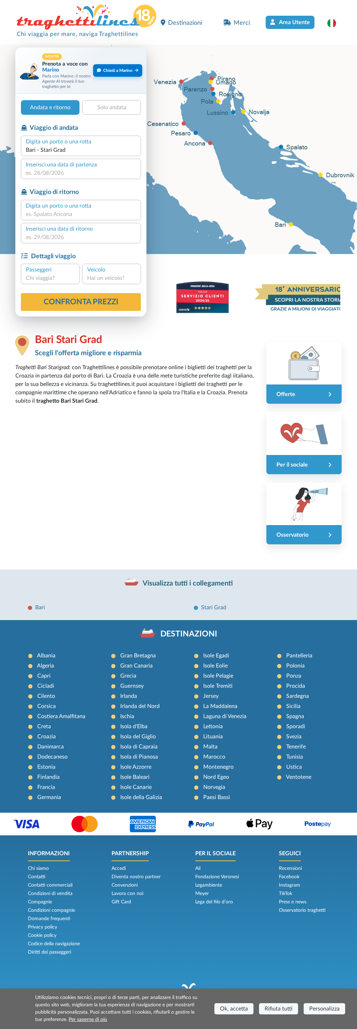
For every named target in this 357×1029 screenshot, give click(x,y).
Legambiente (208, 885)
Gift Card (121, 902)
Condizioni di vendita (50, 893)
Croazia (46, 736)
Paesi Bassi (216, 797)
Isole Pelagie (218, 676)
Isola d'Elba (133, 726)
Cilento (46, 696)
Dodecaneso (52, 757)
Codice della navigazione (54, 943)
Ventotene (298, 777)
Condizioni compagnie (51, 910)
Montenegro (218, 767)
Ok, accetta (234, 1009)
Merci (242, 23)
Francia (46, 787)
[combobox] (81, 150)
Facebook (289, 876)
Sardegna (297, 696)
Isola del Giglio (138, 736)
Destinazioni (185, 23)
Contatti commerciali (50, 885)
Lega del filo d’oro (214, 902)
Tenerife (296, 747)
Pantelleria (299, 655)
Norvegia (214, 787)
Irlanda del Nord (140, 706)
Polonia (295, 666)
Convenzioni (125, 885)
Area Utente (294, 22)
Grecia (128, 676)
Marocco (214, 757)
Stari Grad (213, 607)
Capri (44, 676)
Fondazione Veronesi (217, 876)
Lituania (213, 736)
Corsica (46, 706)
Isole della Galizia (141, 797)
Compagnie (40, 902)
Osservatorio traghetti (302, 910)
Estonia (46, 767)
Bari (40, 607)
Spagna (295, 716)
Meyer (202, 893)
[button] (335, 23)
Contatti (36, 876)
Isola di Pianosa (139, 757)
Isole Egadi (216, 655)
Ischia (127, 716)
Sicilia (293, 706)
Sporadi (295, 726)
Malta (210, 747)
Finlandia (48, 777)
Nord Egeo (216, 777)
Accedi (119, 868)
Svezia (294, 736)
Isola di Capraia (139, 747)
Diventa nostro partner (136, 876)
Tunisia (294, 757)
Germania (49, 797)
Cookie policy (42, 935)
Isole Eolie (215, 666)
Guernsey (132, 686)
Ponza (293, 676)
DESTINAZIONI (188, 634)
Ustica (294, 767)
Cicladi (45, 686)
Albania (46, 655)
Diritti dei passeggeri (49, 952)
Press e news (292, 902)
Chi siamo (38, 868)
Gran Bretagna (138, 655)
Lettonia (213, 726)
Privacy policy (42, 927)
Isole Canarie (136, 787)
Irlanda (128, 696)
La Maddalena (220, 706)
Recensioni (290, 868)
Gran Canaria (136, 666)
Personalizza (324, 1009)
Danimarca (50, 747)
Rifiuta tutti (279, 1009)
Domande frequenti (49, 918)
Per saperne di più (88, 1019)
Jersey (211, 696)
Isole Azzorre (135, 767)
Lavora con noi (127, 893)
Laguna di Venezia (224, 716)
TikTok (285, 893)
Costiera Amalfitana (61, 716)
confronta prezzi (81, 302)
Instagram (289, 885)
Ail (197, 868)
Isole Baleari (135, 777)
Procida (295, 686)
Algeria (45, 666)
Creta (44, 726)
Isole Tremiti (218, 686)
